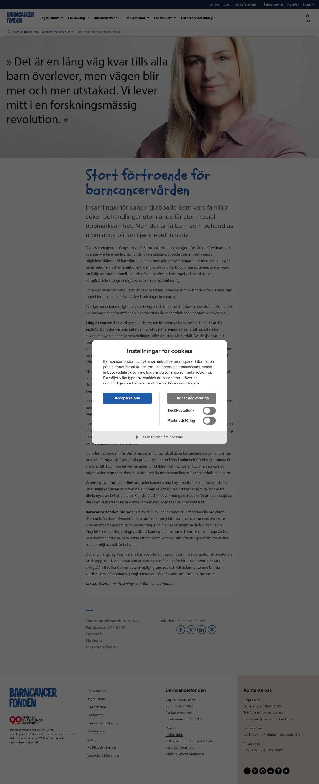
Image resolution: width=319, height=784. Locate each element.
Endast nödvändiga (191, 398)
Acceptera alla (127, 398)
